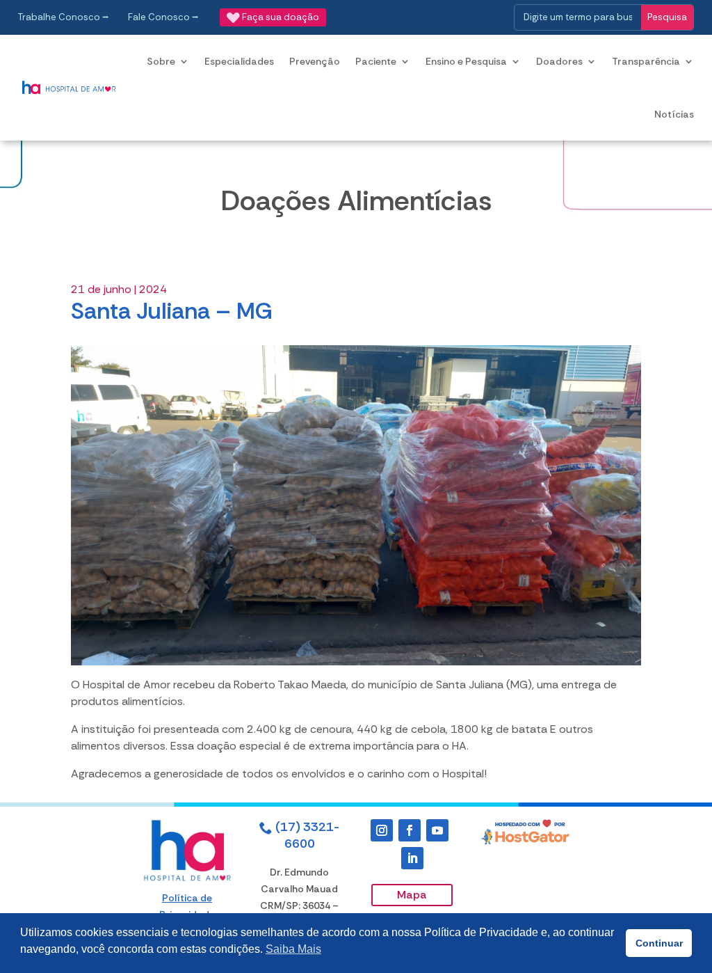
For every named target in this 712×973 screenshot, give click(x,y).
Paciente (375, 61)
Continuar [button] (659, 943)
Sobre (161, 61)
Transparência (646, 61)
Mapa (412, 894)
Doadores (559, 61)
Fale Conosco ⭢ (163, 17)
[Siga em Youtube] (437, 830)
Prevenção (314, 61)
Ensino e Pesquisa (466, 61)
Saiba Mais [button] (293, 949)
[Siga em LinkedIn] (412, 858)
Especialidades (239, 61)
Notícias (674, 114)
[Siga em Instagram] (382, 830)
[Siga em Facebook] (409, 830)
